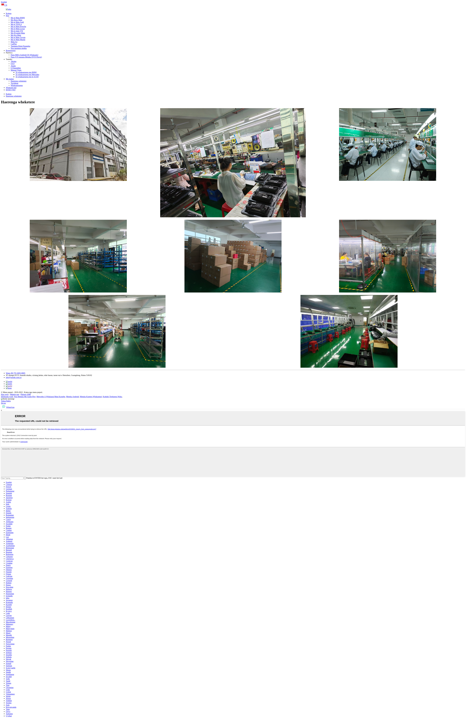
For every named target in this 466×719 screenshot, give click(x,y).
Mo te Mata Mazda (18, 40)
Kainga (8, 13)
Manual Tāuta (16, 70)
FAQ (13, 64)
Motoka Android (72, 397)
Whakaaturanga (17, 85)
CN (5, 5)
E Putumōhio (16, 68)
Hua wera (4, 394)
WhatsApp (10, 407)
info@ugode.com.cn (13, 377)
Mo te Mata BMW (18, 18)
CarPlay (14, 44)
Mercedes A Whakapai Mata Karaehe (51, 397)
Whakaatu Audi (7, 397)
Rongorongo (11, 50)
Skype (3, 403)
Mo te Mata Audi (17, 22)
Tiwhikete (14, 83)
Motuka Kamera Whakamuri (91, 397)
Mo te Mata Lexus (18, 29)
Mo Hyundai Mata (18, 33)
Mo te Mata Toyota (18, 37)
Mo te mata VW (17, 31)
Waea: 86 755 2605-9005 (15, 373)
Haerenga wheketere (18, 81)
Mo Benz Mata (16, 20)
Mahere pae (14, 394)
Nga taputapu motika (19, 48)
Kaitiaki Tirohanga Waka (112, 397)
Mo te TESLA (16, 24)
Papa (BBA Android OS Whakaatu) (24, 55)
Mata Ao (14, 42)
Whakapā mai (11, 88)
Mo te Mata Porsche (18, 26)
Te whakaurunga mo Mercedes (27, 74)
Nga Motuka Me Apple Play (25, 397)
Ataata (13, 66)
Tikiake (13, 61)
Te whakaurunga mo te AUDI (27, 77)
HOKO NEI (10, 90)
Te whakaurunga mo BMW (26, 72)
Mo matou (10, 79)
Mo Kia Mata (16, 35)
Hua (7, 16)
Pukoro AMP (26, 394)
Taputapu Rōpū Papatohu (20, 46)
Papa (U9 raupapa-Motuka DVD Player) (26, 57)
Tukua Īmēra (6, 401)
